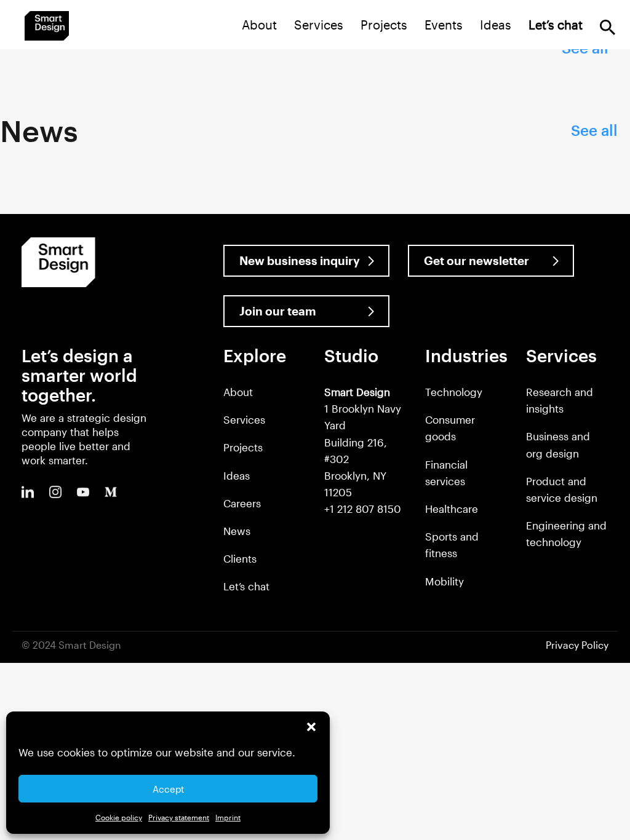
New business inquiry (299, 260)
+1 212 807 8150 (362, 508)
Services (318, 24)
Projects (384, 24)
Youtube (83, 492)
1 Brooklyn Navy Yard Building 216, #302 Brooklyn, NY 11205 (362, 442)
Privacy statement (178, 817)
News (236, 531)
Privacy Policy (577, 645)
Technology (453, 392)
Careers (242, 503)
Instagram (55, 492)
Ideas (495, 24)
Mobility (444, 581)
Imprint (228, 817)
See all (594, 130)
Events (444, 24)
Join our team (277, 311)
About (259, 24)
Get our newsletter (476, 260)
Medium (111, 492)
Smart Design (47, 26)
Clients (240, 558)
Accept (168, 788)
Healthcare (451, 508)
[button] (311, 727)
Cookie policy (118, 817)
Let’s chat (246, 586)
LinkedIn (28, 492)
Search (607, 27)
